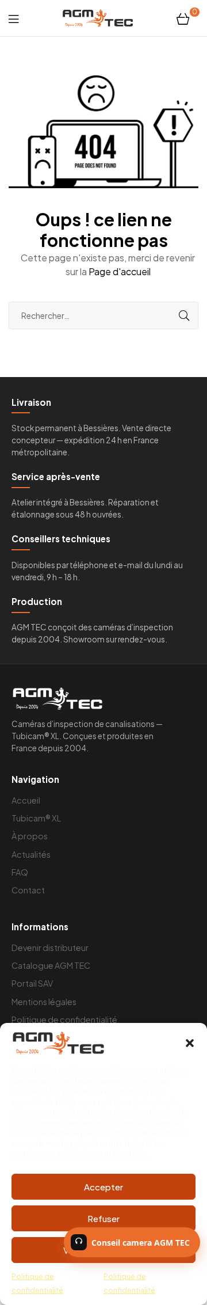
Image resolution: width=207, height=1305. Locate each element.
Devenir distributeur (50, 947)
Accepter (103, 1186)
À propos (30, 836)
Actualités (31, 854)
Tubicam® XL (36, 818)
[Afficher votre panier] (183, 18)
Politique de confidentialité (64, 1019)
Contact (28, 890)
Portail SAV (32, 983)
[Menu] (13, 18)
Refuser (103, 1218)
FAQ (20, 872)
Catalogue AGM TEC (51, 965)
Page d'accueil (120, 271)
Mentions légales (44, 1001)
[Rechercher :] (103, 315)
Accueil (26, 800)
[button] (189, 1043)
